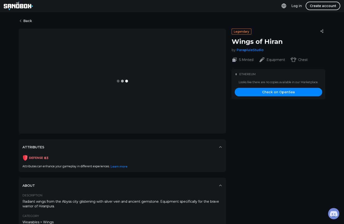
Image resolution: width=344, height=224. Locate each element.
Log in (296, 6)
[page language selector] (284, 6)
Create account (323, 6)
